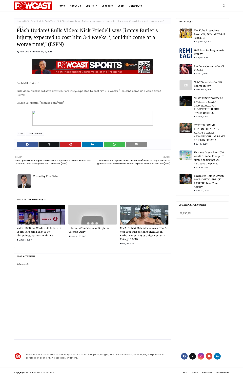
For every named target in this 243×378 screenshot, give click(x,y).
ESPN (26, 21)
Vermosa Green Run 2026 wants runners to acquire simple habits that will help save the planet (209, 158)
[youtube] (209, 356)
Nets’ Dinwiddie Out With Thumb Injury (209, 84)
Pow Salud (25, 51)
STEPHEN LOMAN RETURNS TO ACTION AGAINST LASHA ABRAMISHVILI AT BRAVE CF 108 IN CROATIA (209, 132)
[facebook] (184, 356)
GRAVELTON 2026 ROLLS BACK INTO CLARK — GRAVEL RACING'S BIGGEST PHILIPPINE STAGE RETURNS (208, 105)
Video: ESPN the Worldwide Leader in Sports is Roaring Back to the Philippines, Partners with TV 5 (39, 231)
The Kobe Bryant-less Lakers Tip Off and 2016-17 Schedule (209, 34)
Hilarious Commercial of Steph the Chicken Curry (88, 229)
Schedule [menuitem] (107, 5)
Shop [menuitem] (121, 5)
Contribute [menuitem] (135, 5)
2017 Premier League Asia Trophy (209, 52)
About (195, 372)
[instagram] (201, 356)
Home (20, 21)
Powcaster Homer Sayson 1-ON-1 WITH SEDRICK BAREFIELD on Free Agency (209, 181)
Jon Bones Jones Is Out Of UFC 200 (209, 68)
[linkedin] (217, 356)
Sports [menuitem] (90, 5)
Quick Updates (35, 133)
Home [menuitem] (61, 5)
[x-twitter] (192, 356)
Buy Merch (207, 372)
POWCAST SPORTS (44, 372)
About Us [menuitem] (75, 5)
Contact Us (222, 372)
